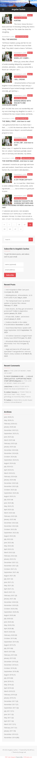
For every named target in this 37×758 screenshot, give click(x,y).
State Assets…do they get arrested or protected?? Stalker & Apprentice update (18, 311)
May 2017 (7, 718)
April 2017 (7, 721)
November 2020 (10, 605)
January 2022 (8, 559)
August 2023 (8, 496)
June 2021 (7, 582)
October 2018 (9, 668)
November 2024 (10, 453)
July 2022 (7, 539)
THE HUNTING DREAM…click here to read (17, 161)
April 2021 (7, 589)
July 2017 (7, 711)
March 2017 (8, 724)
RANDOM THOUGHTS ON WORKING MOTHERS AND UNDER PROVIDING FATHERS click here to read (18, 204)
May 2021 (7, 585)
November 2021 (10, 566)
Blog (29, 15)
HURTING (17, 21)
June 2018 (7, 681)
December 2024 (10, 450)
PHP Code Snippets (10, 757)
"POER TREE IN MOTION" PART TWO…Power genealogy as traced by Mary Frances (17, 394)
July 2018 (7, 678)
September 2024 (10, 460)
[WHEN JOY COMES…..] (7, 56)
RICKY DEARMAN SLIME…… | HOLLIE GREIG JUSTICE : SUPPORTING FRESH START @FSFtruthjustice (18, 378)
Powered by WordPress (27, 750)
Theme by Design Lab (19, 752)
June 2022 (7, 543)
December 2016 (10, 734)
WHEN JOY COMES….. (22, 58)
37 (24, 224)
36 (19, 224)
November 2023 (10, 486)
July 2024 (7, 466)
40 (10, 229)
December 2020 (10, 602)
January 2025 (8, 447)
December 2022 (10, 523)
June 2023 (7, 503)
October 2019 (9, 638)
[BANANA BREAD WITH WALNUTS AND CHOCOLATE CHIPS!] (7, 99)
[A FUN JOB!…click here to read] (7, 141)
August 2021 (8, 576)
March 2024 (8, 473)
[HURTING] (7, 19)
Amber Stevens (11, 392)
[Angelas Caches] (18, 3)
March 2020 (8, 632)
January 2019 (8, 658)
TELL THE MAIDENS (9, 39)
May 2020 (7, 625)
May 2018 (7, 685)
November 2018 (10, 665)
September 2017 (10, 708)
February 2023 (9, 516)
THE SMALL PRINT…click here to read (16, 121)
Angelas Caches (18, 9)
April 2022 (7, 549)
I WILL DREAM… (20, 79)
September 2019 (10, 642)
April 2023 (7, 509)
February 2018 (9, 695)
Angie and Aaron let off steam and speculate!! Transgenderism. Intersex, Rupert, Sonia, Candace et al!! (17, 351)
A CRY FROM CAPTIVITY (23, 180)
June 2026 (7, 417)
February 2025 (9, 443)
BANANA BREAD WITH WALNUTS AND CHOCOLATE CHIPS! (16, 103)
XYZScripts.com (27, 757)
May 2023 (7, 506)
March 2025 (8, 440)
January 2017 (8, 731)
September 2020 (10, 612)
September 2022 (10, 533)
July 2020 (7, 618)
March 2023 (8, 513)
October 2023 (9, 490)
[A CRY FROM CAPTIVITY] (7, 178)
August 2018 (8, 675)
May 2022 (7, 546)
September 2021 (10, 572)
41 (15, 229)
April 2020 (7, 628)
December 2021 (10, 562)
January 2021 (8, 599)
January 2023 (8, 519)
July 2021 (7, 579)
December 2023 (10, 483)
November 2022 (10, 526)
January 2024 (8, 480)
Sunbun (8, 400)
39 (4, 229)
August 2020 (8, 615)
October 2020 (9, 609)
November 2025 (10, 430)
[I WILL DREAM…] (7, 78)
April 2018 (7, 688)
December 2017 (10, 701)
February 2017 (9, 728)
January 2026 (8, 427)
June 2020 (7, 622)
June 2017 (7, 714)
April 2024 (7, 470)
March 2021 (8, 592)
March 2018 (8, 691)
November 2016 (10, 737)
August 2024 (8, 463)
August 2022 (8, 536)
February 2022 (9, 556)
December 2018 (10, 661)
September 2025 (10, 433)
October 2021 (9, 569)
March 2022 (8, 552)
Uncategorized (19, 18)
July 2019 (7, 648)
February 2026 (9, 424)
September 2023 (10, 493)
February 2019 (9, 655)
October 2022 (9, 529)
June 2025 (7, 437)
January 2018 (8, 698)
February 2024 (9, 476)
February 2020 (9, 635)
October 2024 (9, 457)
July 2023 (7, 499)
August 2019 (8, 645)
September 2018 (10, 671)
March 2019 (8, 652)
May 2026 (7, 420)
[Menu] (3, 9)
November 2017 (10, 704)
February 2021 (9, 595)
